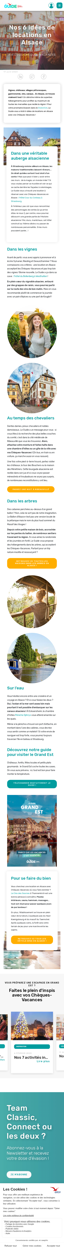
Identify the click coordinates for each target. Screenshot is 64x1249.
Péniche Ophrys (23, 715)
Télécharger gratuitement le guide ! (32, 784)
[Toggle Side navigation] (51, 5)
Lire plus (43, 1061)
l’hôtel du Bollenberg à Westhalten (30, 276)
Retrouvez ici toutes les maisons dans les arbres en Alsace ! (32, 563)
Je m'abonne (19, 1174)
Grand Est (42, 108)
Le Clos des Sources (20, 893)
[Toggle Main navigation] (59, 5)
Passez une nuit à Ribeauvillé (31, 489)
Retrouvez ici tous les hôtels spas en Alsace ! (32, 940)
